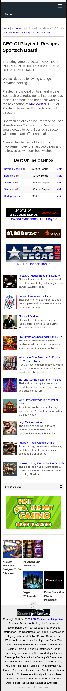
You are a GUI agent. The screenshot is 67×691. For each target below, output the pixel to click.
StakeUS (9, 182)
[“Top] (33, 605)
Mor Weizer (37, 104)
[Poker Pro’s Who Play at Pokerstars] (54, 580)
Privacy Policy (42, 686)
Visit (59, 168)
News (18, 28)
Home (6, 28)
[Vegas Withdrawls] (33, 580)
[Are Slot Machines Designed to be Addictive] (12, 549)
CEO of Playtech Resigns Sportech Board (27, 32)
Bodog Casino (12, 196)
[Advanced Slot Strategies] (33, 549)
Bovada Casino (13, 168)
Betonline (9, 175)
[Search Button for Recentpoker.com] (60, 486)
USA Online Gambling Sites (47, 619)
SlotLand (9, 189)
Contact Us (23, 686)
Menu (8, 14)
